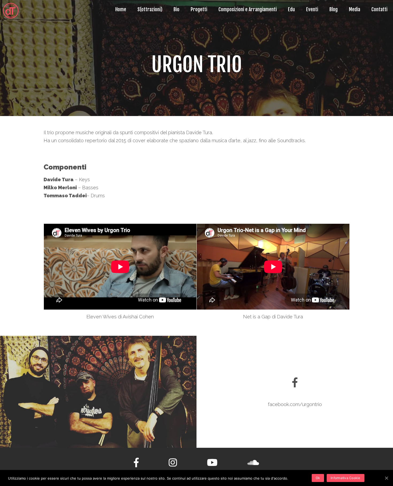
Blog (333, 9)
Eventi (312, 9)
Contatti (379, 9)
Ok (318, 478)
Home (120, 9)
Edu (291, 9)
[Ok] (386, 478)
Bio (176, 9)
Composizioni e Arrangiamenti (247, 9)
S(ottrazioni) (149, 9)
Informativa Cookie (345, 478)
